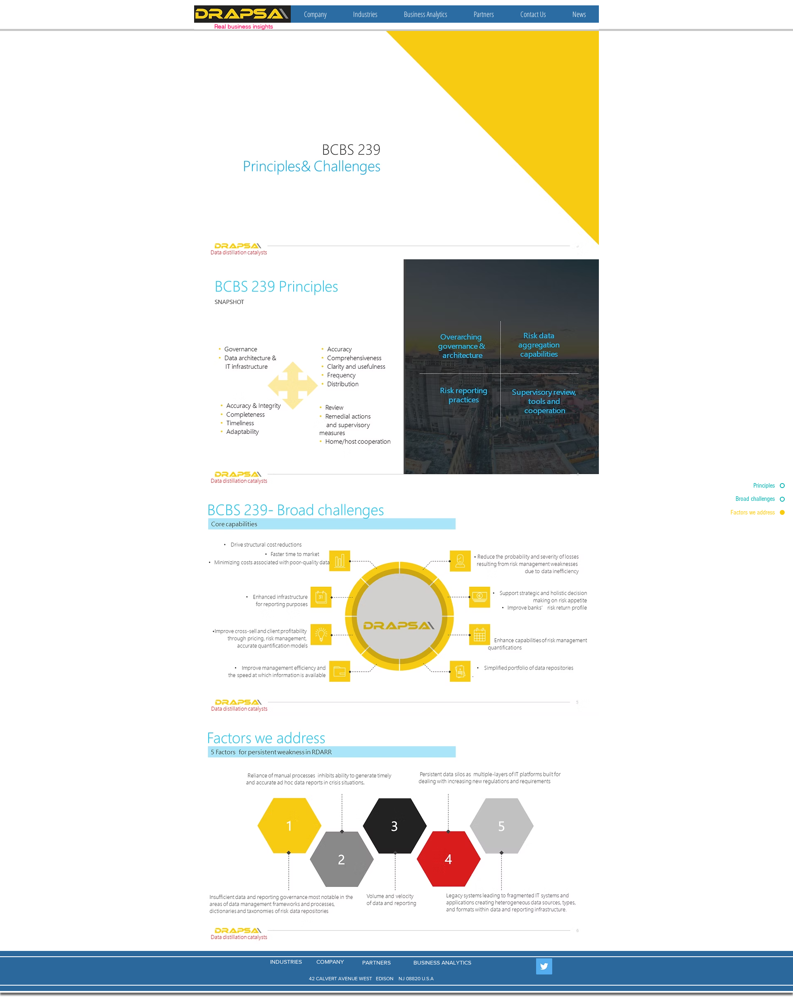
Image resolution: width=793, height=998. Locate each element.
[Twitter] (544, 966)
